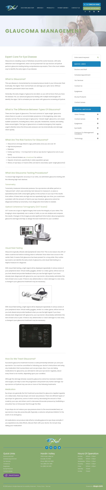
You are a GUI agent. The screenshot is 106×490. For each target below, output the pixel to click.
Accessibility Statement (29, 486)
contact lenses (79, 119)
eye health (78, 128)
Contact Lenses (79, 102)
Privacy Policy (41, 486)
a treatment (29, 157)
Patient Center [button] (63, 8)
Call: (92, 4)
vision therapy (79, 114)
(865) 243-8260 (49, 461)
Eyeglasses (78, 91)
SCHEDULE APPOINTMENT (91, 8)
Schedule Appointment (82, 75)
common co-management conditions (84, 133)
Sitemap (48, 486)
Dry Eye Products (80, 97)
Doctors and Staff (27, 8)
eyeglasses (78, 123)
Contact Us (76, 8)
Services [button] (40, 8)
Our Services (78, 80)
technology (78, 138)
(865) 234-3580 (47, 464)
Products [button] (50, 8)
